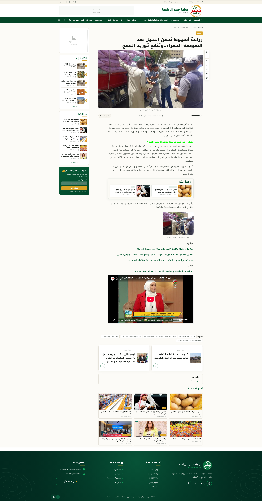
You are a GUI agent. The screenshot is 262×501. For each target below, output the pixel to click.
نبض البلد (187, 20)
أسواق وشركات (78, 20)
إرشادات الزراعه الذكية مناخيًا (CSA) (155, 20)
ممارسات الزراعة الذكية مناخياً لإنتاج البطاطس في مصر (186, 412)
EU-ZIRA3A (175, 20)
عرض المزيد (74, 106)
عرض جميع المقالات (193, 381)
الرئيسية (200, 27)
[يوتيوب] (67, 2)
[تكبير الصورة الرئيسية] (150, 79)
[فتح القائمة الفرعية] (182, 20)
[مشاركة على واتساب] (207, 69)
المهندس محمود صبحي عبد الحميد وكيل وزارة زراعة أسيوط (160, 337)
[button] (53, 497)
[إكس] (63, 2)
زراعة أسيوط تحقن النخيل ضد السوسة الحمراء (189, 341)
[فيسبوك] (60, 2)
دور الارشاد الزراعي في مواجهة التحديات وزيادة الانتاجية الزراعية (164, 271)
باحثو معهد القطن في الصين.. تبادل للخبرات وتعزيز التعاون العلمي (116, 440)
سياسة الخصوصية (114, 478)
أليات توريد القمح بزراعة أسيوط (187, 337)
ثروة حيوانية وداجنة (115, 20)
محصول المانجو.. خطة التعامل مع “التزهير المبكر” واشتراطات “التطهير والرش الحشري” (155, 254)
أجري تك (89, 20)
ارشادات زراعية (132, 20)
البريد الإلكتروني (82, 180)
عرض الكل (154, 486)
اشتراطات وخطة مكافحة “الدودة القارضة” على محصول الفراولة (165, 249)
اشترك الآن (74, 188)
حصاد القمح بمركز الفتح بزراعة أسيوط (131, 337)
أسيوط (194, 27)
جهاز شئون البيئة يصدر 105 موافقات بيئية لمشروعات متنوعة (152, 440)
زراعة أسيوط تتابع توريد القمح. (110, 337)
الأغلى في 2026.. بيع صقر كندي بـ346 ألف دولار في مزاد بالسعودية (151, 412)
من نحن (118, 473)
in (206, 65)
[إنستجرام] (70, 2)
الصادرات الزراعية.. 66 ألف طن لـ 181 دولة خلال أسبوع (116, 412)
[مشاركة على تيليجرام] (207, 73)
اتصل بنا (75, 2)
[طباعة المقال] (207, 78)
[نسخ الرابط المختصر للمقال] (207, 52)
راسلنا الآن (70, 481)
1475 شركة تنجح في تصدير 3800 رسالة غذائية (186, 439)
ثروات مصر (98, 20)
